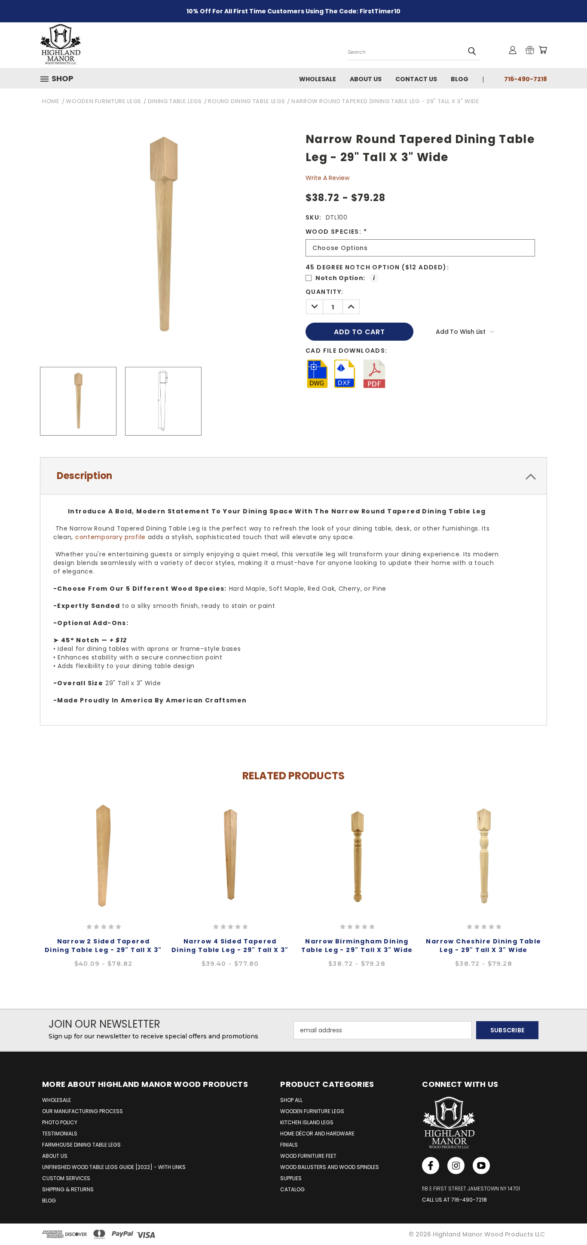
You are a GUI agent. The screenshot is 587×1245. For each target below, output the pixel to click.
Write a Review (327, 178)
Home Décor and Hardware (317, 1133)
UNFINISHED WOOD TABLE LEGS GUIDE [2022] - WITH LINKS (114, 1167)
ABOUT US (54, 1156)
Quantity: (325, 291)
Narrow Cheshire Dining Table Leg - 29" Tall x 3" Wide (483, 945)
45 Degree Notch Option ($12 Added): (377, 267)
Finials (289, 1144)
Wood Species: (336, 231)
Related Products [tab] (293, 776)
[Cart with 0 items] (542, 50)
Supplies (291, 1178)
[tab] (293, 475)
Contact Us (416, 79)
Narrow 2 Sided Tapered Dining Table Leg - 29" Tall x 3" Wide (103, 950)
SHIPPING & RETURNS (68, 1189)
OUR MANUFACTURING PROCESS (82, 1111)
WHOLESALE (56, 1100)
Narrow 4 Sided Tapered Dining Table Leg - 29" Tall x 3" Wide (230, 950)
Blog (459, 79)
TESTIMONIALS (59, 1133)
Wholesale (317, 79)
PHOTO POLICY (59, 1122)
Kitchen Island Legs (306, 1122)
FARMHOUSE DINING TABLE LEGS (81, 1144)
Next (564, 873)
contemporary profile (110, 537)
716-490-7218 (525, 79)
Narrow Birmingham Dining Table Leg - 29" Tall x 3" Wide (357, 945)
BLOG (49, 1200)
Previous (23, 873)
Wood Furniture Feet (308, 1156)
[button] (60, 78)
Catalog (292, 1189)
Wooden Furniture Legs (312, 1111)
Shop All (291, 1100)
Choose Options (103, 854)
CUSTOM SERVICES (66, 1178)
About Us (366, 79)
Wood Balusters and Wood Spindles (329, 1167)
